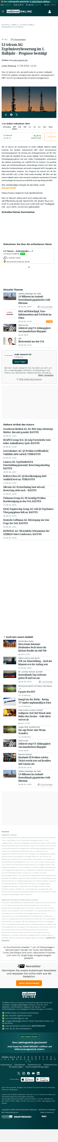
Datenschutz (34, 1064)
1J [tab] (30, 127)
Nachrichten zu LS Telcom (12, 27)
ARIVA (11, 1090)
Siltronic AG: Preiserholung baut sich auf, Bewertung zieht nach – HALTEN (24, 488)
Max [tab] (51, 127)
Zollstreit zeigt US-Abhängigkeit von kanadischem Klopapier (34, 329)
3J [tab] (34, 127)
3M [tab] (24, 127)
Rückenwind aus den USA (31, 341)
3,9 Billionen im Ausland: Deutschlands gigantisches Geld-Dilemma (34, 300)
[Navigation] (3, 12)
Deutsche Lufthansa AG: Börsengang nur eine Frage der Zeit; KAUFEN (26, 521)
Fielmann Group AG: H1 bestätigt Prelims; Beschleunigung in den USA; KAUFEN (24, 499)
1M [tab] (19, 127)
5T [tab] (14, 127)
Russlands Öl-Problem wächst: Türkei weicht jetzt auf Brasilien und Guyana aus (34, 760)
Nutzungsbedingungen (37, 1066)
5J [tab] (39, 127)
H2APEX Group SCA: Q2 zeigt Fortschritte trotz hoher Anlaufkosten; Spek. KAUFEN (27, 441)
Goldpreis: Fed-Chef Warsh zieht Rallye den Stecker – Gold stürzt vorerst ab (34, 716)
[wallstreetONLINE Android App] (42, 1081)
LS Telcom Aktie (26, 25)
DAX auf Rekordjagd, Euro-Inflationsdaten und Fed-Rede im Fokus (34, 314)
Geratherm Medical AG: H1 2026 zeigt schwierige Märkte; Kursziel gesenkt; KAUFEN (28, 430)
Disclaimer (19, 1064)
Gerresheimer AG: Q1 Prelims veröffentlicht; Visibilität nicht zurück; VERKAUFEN (26, 452)
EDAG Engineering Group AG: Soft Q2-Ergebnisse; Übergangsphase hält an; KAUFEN (28, 510)
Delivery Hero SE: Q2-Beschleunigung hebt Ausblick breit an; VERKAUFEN (25, 477)
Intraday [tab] (7, 127)
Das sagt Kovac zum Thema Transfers (32, 731)
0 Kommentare (19, 39)
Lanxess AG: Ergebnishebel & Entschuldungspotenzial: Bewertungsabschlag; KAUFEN (26, 465)
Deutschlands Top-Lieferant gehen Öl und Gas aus (32, 676)
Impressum (6, 1064)
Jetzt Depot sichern (29, 1037)
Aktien (14, 25)
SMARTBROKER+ (39, 1026)
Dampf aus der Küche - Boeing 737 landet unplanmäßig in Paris (34, 701)
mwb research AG (20, 60)
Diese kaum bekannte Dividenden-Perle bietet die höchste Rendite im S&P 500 (32, 647)
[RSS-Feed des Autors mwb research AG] (17, 379)
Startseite (5, 25)
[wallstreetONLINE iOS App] (27, 1081)
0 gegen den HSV (26, 691)
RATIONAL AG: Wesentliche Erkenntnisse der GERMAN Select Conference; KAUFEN (26, 532)
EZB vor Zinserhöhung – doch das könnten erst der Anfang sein (35, 662)
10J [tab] (44, 127)
